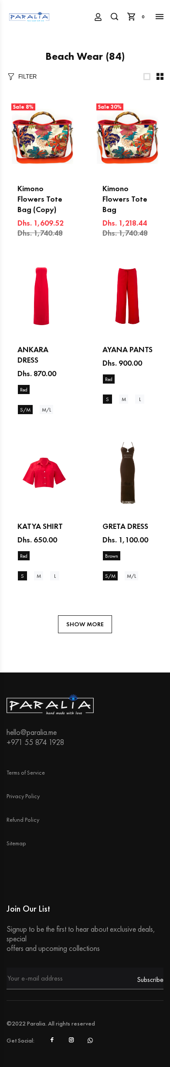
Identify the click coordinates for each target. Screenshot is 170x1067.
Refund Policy (23, 819)
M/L (46, 409)
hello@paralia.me (32, 732)
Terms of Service (26, 772)
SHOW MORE (85, 624)
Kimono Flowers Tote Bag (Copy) (39, 198)
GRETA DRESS (125, 526)
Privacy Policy (23, 796)
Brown (111, 555)
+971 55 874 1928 (35, 742)
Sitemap (16, 843)
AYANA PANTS (127, 349)
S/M (25, 409)
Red (23, 389)
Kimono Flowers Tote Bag (124, 198)
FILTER (27, 76)
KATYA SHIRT (40, 526)
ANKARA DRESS (32, 354)
